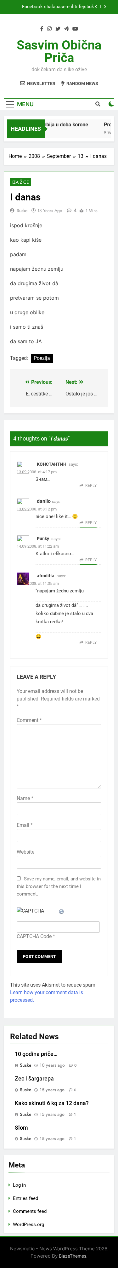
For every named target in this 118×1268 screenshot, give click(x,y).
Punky (43, 538)
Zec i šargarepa (34, 1078)
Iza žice (20, 182)
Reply (91, 485)
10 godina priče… (36, 1054)
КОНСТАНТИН (51, 464)
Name (25, 798)
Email (25, 825)
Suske (22, 210)
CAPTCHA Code (34, 936)
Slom (21, 1128)
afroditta (45, 575)
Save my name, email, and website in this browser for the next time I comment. (59, 886)
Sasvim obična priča (59, 51)
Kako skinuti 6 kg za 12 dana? (52, 1103)
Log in (19, 1185)
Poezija (42, 358)
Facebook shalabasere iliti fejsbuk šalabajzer (58, 6)
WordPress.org (28, 1224)
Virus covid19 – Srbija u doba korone (45, 125)
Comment (29, 720)
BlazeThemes (72, 1256)
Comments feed (30, 1211)
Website (25, 852)
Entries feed (25, 1198)
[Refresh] (61, 911)
